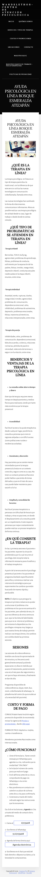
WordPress (21, 873)
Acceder (29, 873)
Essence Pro (23, 871)
